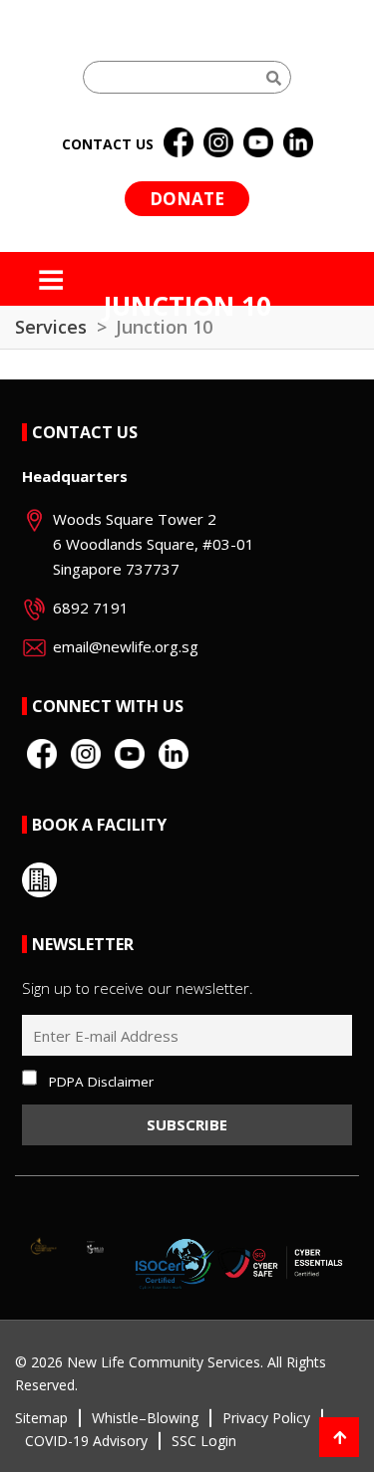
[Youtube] (258, 143)
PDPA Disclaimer (101, 1082)
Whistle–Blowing (145, 1417)
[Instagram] (218, 143)
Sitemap (41, 1417)
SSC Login (204, 1440)
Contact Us (85, 432)
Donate (187, 198)
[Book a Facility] (39, 879)
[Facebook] (178, 143)
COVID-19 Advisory (86, 1440)
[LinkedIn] (298, 143)
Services (51, 327)
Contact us (108, 143)
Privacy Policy (266, 1417)
